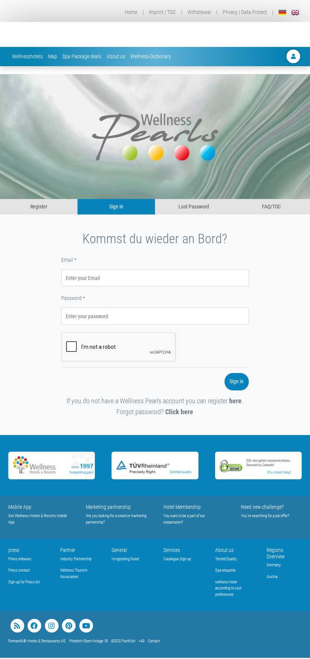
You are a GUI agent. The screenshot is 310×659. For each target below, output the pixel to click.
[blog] (17, 626)
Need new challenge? (262, 507)
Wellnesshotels (27, 56)
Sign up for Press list (24, 582)
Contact (154, 641)
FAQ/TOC (271, 207)
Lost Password (193, 207)
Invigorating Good (125, 558)
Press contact (19, 570)
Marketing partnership (108, 507)
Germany (274, 565)
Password (73, 298)
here (235, 401)
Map (52, 56)
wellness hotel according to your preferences (228, 588)
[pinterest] (69, 626)
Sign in (116, 207)
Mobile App (19, 507)
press (13, 550)
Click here (179, 412)
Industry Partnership (75, 558)
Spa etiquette (225, 570)
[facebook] (34, 626)
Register (38, 207)
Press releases (19, 558)
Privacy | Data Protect (245, 12)
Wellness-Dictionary (150, 56)
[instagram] (51, 626)
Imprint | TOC (162, 12)
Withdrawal (199, 12)
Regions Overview (276, 553)
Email (68, 260)
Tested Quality (226, 558)
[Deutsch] (282, 12)
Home (131, 12)
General (119, 550)
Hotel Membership (182, 507)
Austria (272, 576)
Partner (67, 550)
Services (171, 550)
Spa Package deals (81, 56)
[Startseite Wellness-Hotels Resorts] (60, 34)
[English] (295, 12)
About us (116, 56)
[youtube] (86, 626)
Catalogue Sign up (177, 558)
